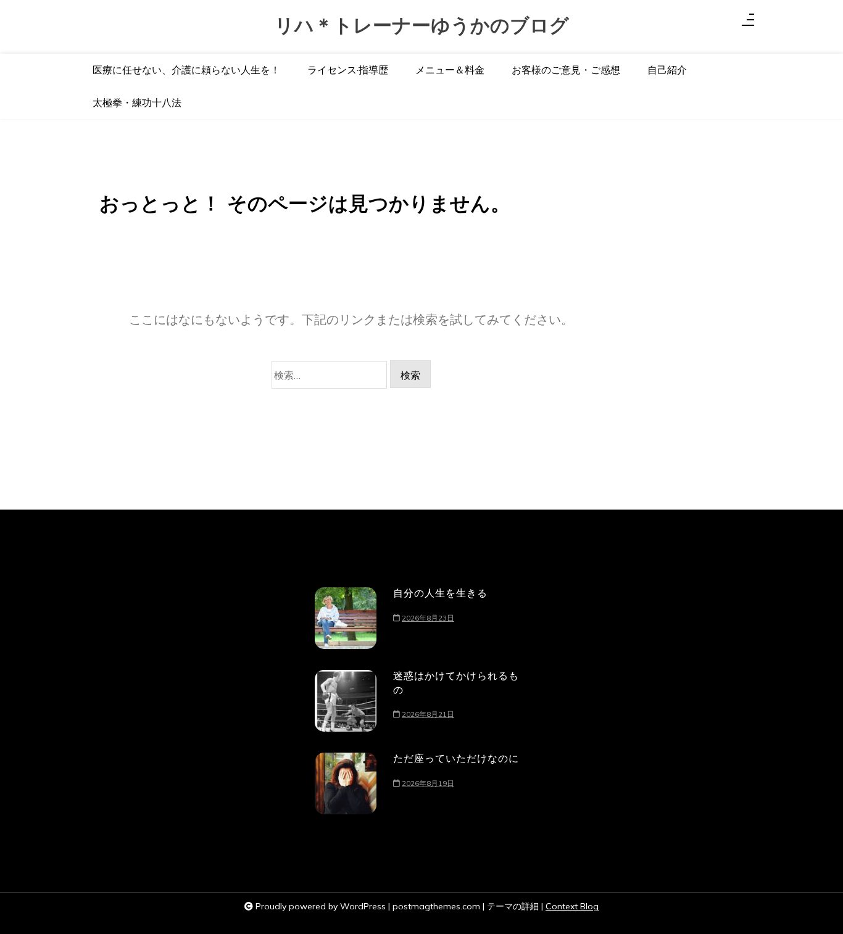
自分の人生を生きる (440, 593)
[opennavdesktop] (748, 22)
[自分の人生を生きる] (345, 618)
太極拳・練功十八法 (137, 102)
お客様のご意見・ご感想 (566, 70)
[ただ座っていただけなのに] (345, 783)
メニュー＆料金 (449, 70)
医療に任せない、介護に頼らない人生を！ (186, 70)
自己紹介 (667, 70)
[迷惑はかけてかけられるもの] (345, 701)
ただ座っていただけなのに (456, 758)
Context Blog (572, 906)
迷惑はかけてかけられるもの (456, 682)
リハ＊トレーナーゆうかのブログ (422, 25)
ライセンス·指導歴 (347, 70)
